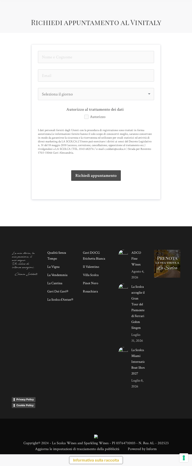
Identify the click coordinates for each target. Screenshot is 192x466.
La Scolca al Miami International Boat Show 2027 (140, 362)
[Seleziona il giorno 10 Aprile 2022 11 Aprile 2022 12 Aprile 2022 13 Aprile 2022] (96, 94)
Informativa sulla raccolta (96, 460)
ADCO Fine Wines (136, 258)
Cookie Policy (24, 405)
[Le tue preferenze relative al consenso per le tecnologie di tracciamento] (183, 457)
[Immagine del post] (123, 254)
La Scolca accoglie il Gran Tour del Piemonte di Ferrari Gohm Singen (138, 307)
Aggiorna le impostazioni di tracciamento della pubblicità (77, 449)
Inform (151, 449)
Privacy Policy (25, 399)
